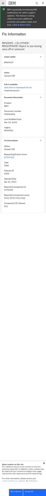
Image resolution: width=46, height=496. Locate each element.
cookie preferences (10, 481)
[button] (44, 463)
